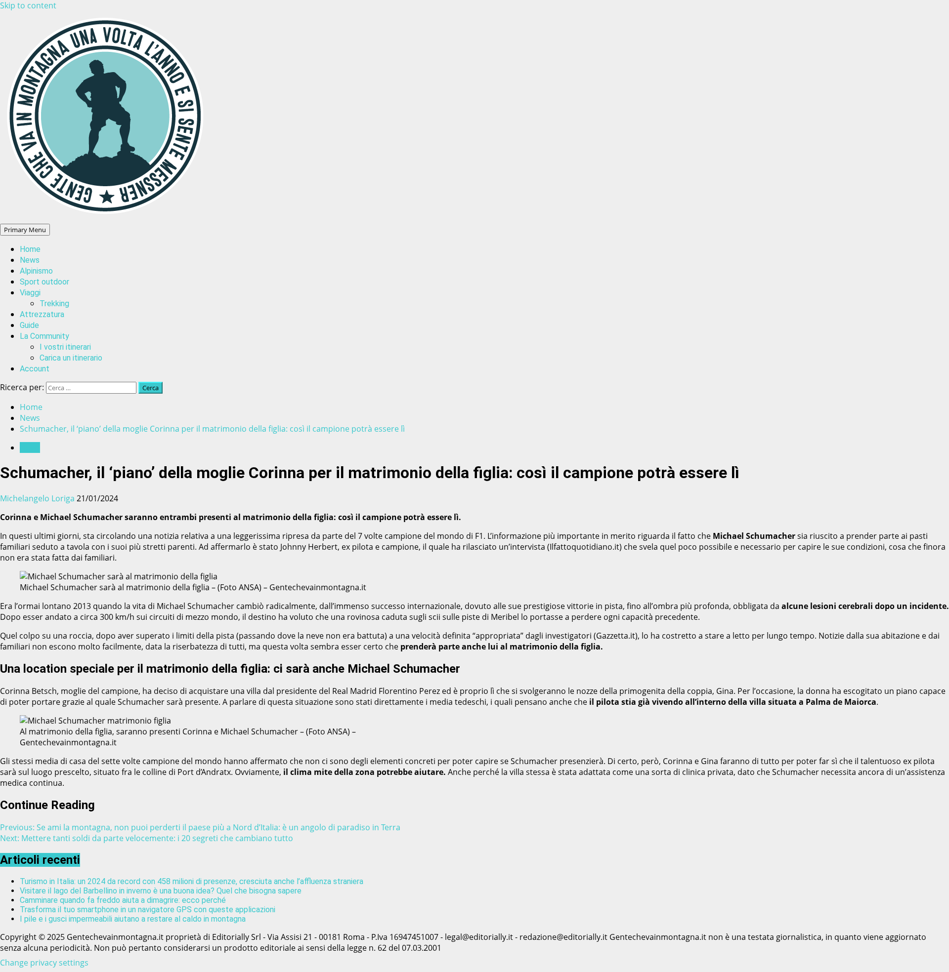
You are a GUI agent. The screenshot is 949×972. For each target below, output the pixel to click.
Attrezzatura (42, 314)
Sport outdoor (44, 281)
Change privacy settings (44, 962)
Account (34, 368)
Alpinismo (36, 271)
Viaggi (30, 292)
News (30, 260)
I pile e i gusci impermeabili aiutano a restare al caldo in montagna (133, 919)
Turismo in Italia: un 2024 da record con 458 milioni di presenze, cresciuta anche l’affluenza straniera (191, 881)
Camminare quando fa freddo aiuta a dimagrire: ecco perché (123, 900)
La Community (44, 336)
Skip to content (28, 5)
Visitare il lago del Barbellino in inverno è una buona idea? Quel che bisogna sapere (161, 890)
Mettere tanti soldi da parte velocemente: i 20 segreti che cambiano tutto (146, 838)
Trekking (54, 303)
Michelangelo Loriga (38, 498)
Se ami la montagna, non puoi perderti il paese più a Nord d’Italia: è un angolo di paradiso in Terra (200, 827)
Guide (29, 325)
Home (30, 249)
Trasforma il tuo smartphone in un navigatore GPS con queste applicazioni (147, 909)
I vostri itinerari (65, 347)
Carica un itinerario (71, 358)
